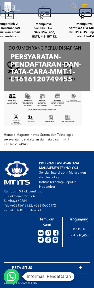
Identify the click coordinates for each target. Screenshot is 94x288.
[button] (11, 276)
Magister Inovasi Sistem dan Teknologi (43, 135)
